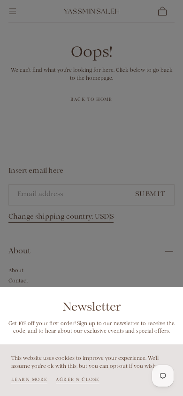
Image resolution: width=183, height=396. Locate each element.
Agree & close (77, 380)
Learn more (29, 380)
